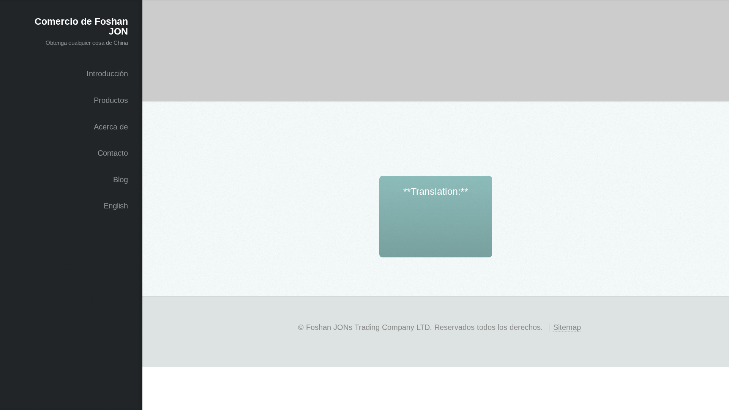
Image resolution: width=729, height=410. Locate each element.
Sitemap (567, 327)
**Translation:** (435, 191)
